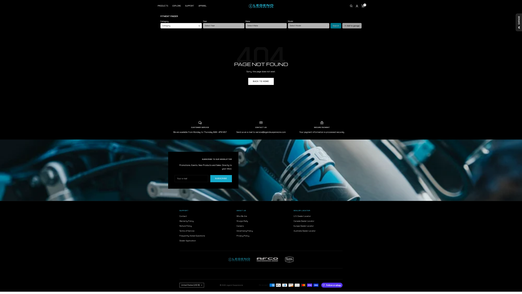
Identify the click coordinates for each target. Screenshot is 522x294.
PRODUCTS (163, 5)
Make (248, 21)
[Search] (351, 6)
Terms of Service (186, 231)
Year (205, 21)
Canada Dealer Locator (304, 221)
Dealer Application (187, 240)
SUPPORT (189, 5)
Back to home (261, 81)
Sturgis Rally (242, 221)
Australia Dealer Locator (305, 231)
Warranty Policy (186, 221)
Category (164, 21)
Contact (183, 216)
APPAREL (202, 5)
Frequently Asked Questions (192, 236)
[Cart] (362, 6)
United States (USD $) (190, 285)
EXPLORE (177, 5)
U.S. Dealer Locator (302, 216)
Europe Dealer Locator (304, 226)
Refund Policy (185, 226)
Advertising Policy (245, 231)
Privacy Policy (243, 236)
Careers (240, 226)
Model (290, 21)
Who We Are (242, 216)
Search (336, 25)
